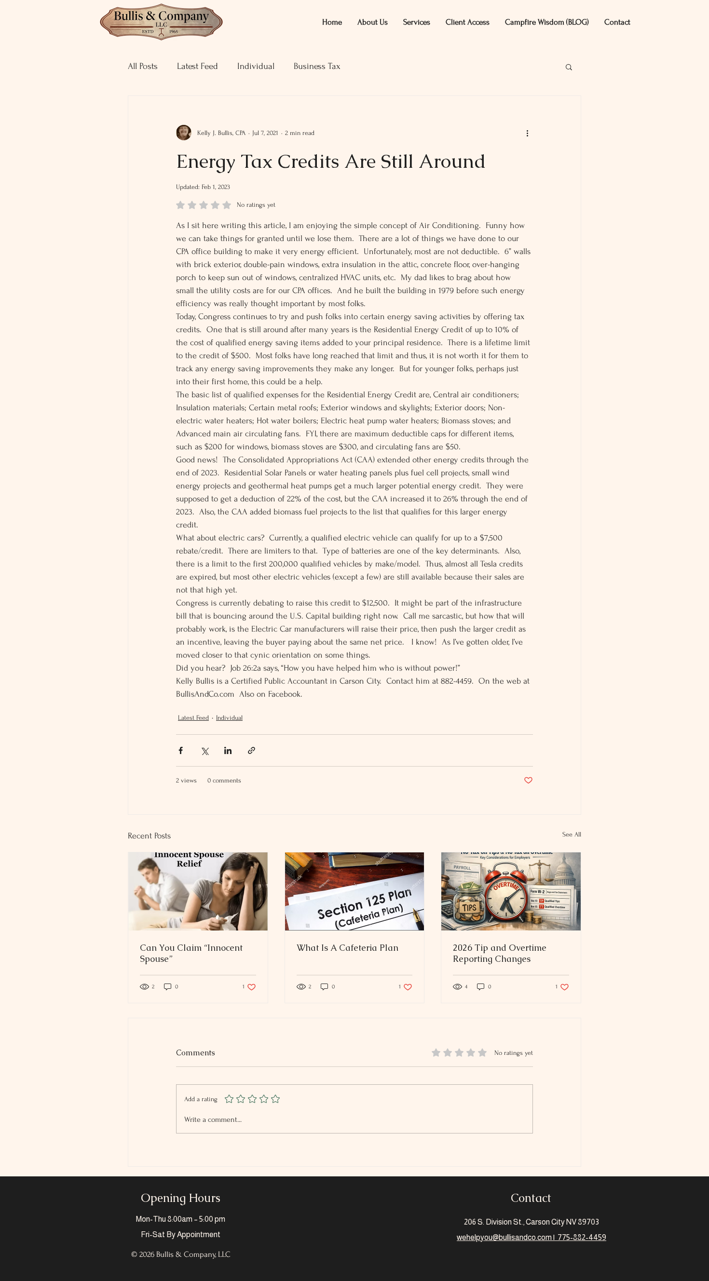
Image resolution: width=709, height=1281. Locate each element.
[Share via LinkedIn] (227, 750)
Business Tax (317, 66)
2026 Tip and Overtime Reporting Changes (499, 953)
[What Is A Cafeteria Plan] (354, 891)
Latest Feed (197, 66)
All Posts (143, 66)
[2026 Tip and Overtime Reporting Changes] (511, 891)
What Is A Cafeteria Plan (347, 947)
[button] (372, 22)
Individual (255, 66)
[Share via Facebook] (180, 750)
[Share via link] (251, 750)
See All (571, 834)
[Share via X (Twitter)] (204, 750)
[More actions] (527, 132)
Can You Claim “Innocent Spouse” (191, 953)
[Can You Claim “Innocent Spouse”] (198, 891)
